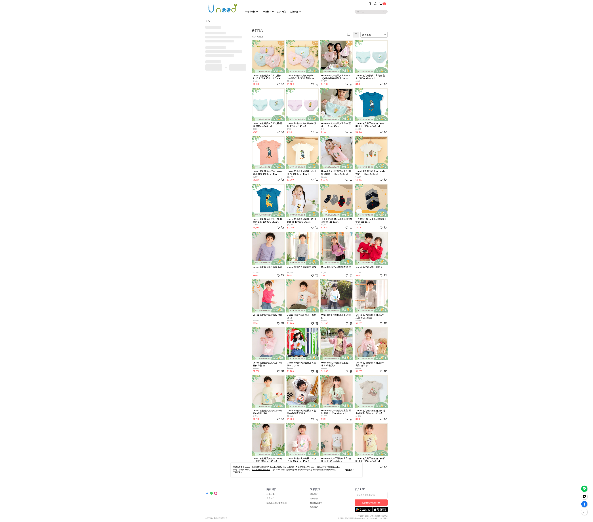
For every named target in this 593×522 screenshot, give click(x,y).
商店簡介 (271, 498)
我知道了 (349, 470)
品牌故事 (271, 494)
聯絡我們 (314, 507)
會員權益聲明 (316, 503)
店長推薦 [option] (366, 35)
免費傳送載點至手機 (371, 502)
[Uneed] (222, 8)
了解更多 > (237, 472)
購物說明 (314, 494)
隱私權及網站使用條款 (277, 503)
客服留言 (314, 498)
